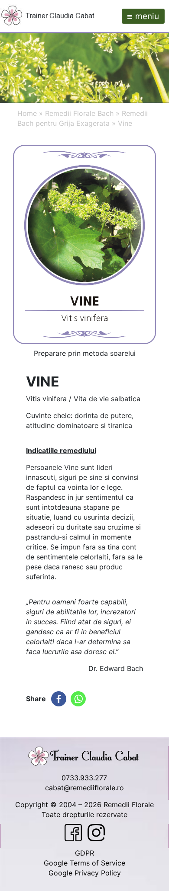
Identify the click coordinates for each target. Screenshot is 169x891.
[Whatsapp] (78, 698)
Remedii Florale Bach (79, 113)
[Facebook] (58, 698)
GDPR (84, 853)
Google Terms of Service (84, 863)
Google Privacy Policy (85, 873)
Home (27, 113)
